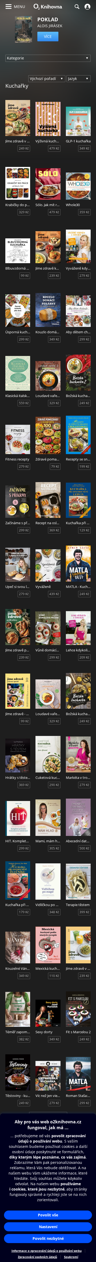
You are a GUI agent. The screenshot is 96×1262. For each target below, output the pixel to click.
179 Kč (24, 912)
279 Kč (84, 275)
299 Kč (24, 339)
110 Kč (54, 975)
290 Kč (54, 785)
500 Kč (84, 848)
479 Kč (54, 148)
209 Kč (84, 657)
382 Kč (24, 1039)
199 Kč (84, 466)
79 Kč (55, 466)
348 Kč (54, 912)
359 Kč (84, 212)
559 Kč (24, 403)
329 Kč (24, 212)
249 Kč (24, 148)
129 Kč (84, 530)
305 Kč (54, 848)
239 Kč (54, 275)
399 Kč (84, 912)
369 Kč (54, 530)
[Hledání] (76, 6)
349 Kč (84, 148)
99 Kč (25, 275)
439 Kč (54, 594)
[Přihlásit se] (86, 6)
